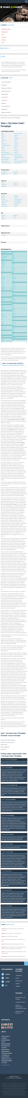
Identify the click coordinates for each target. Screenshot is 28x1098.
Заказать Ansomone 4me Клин (7, 742)
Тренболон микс (5, 91)
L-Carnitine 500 (4, 106)
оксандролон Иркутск (20, 1002)
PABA (2, 103)
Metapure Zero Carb (5, 88)
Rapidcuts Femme (5, 112)
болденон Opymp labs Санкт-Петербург (16, 419)
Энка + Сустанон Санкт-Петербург (12, 117)
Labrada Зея (3, 749)
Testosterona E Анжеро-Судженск (8, 740)
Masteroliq (3, 94)
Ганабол (3, 109)
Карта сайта (14, 1081)
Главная (2, 117)
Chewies (3, 85)
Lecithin (3, 100)
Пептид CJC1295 (5, 82)
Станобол (3, 97)
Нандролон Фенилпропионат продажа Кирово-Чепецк (20, 1007)
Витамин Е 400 (4, 744)
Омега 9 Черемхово (5, 747)
